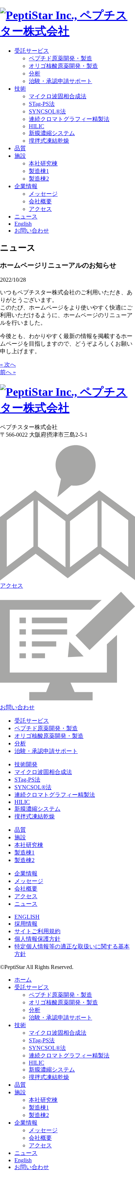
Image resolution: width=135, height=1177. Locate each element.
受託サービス (31, 51)
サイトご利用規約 (37, 931)
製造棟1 (39, 171)
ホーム (23, 980)
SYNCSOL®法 (47, 111)
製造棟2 (39, 179)
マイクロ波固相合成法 (57, 96)
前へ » (8, 372)
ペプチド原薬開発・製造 (60, 58)
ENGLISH (27, 917)
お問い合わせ (31, 231)
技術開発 (25, 764)
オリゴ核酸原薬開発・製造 (63, 66)
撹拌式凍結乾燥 (49, 141)
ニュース (25, 216)
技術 (20, 89)
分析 (34, 73)
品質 (20, 148)
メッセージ (43, 194)
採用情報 (25, 924)
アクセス (40, 209)
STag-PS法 (42, 104)
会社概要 (40, 201)
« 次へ (8, 365)
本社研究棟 (43, 163)
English (23, 224)
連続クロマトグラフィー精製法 (69, 119)
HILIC (36, 126)
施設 (20, 156)
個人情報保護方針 (37, 939)
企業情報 (25, 186)
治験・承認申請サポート (60, 81)
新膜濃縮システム (52, 133)
